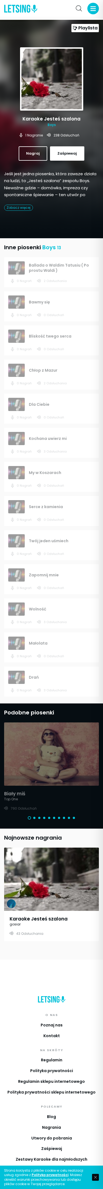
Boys (52, 124)
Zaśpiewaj (51, 1148)
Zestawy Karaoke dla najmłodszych (51, 1159)
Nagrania (51, 1127)
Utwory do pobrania (51, 1138)
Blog (51, 1116)
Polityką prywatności (50, 1175)
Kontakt (51, 1036)
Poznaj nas (52, 1025)
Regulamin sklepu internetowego (51, 1081)
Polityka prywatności (51, 1070)
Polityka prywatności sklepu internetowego (51, 1092)
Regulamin (51, 1060)
